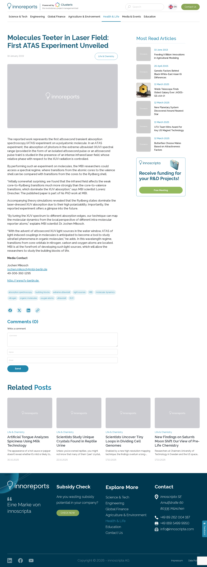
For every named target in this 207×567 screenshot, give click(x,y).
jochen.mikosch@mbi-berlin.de (27, 269)
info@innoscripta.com (177, 529)
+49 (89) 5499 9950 (174, 523)
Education (113, 527)
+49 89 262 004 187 (175, 517)
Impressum (177, 560)
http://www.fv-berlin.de (23, 280)
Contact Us (190, 6)
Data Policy (194, 560)
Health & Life (116, 521)
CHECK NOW (68, 513)
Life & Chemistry (106, 56)
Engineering (115, 503)
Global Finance (117, 509)
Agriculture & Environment (126, 515)
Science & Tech (117, 497)
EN (175, 7)
